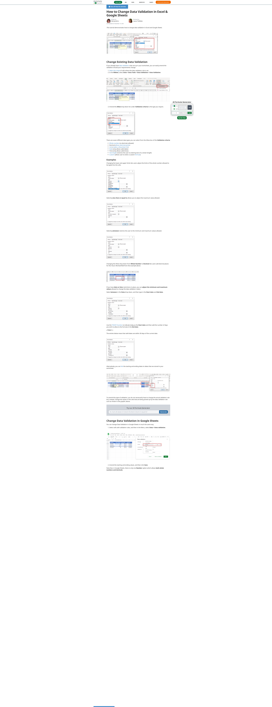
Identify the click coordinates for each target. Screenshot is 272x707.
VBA (126, 2)
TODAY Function (117, 325)
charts (151, 2)
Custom (111, 155)
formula (137, 155)
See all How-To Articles (118, 7)
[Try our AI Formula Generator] (182, 109)
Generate (163, 412)
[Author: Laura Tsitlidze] (130, 21)
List (110, 147)
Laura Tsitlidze (138, 21)
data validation (124, 65)
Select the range (114, 70)
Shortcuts (142, 2)
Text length (113, 153)
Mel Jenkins (115, 21)
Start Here (118, 2)
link (122, 366)
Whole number (114, 143)
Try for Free (182, 118)
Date (110, 149)
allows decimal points (122, 145)
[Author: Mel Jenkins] (108, 21)
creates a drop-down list (120, 147)
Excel (133, 2)
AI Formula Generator (163, 2)
